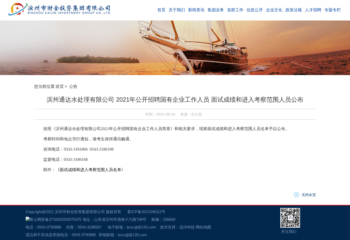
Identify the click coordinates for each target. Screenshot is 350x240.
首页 (60, 86)
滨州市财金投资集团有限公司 (80, 212)
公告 (73, 86)
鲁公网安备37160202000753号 (55, 219)
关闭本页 (309, 194)
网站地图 (203, 227)
